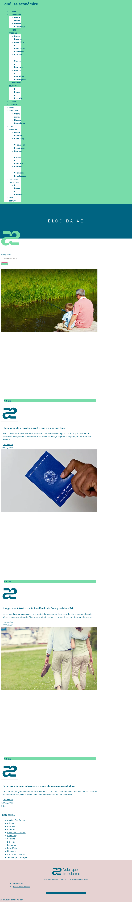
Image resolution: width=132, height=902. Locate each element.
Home (13, 11)
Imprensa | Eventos (16, 854)
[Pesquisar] (4, 263)
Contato (15, 104)
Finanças (11, 851)
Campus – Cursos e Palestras (18, 60)
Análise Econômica (16, 820)
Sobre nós (16, 14)
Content (11, 838)
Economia (11, 845)
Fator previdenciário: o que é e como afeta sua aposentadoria (39, 786)
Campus (11, 826)
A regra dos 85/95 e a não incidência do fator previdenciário (38, 608)
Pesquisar (6, 255)
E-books (11, 841)
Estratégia (12, 848)
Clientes (11, 829)
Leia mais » (8, 444)
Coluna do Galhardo (16, 832)
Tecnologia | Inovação (17, 857)
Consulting (12, 835)
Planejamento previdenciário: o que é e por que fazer (34, 428)
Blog (13, 101)
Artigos (10, 823)
